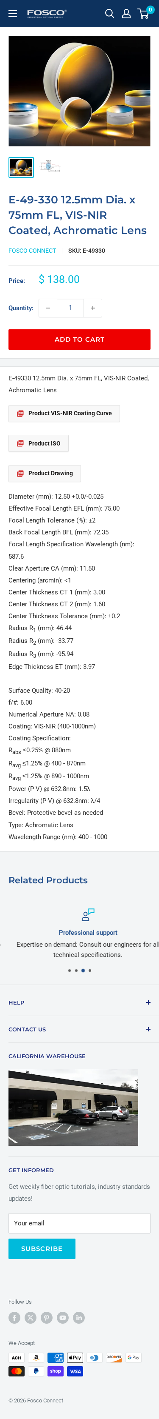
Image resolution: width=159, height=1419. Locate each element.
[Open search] (109, 13)
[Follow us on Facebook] (14, 1318)
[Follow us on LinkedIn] (79, 1318)
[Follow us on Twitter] (30, 1318)
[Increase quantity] (93, 308)
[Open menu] (12, 13)
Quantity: (20, 308)
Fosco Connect (32, 250)
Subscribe (42, 1249)
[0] (143, 14)
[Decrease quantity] (48, 308)
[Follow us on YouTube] (63, 1318)
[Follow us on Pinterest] (47, 1318)
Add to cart (80, 339)
